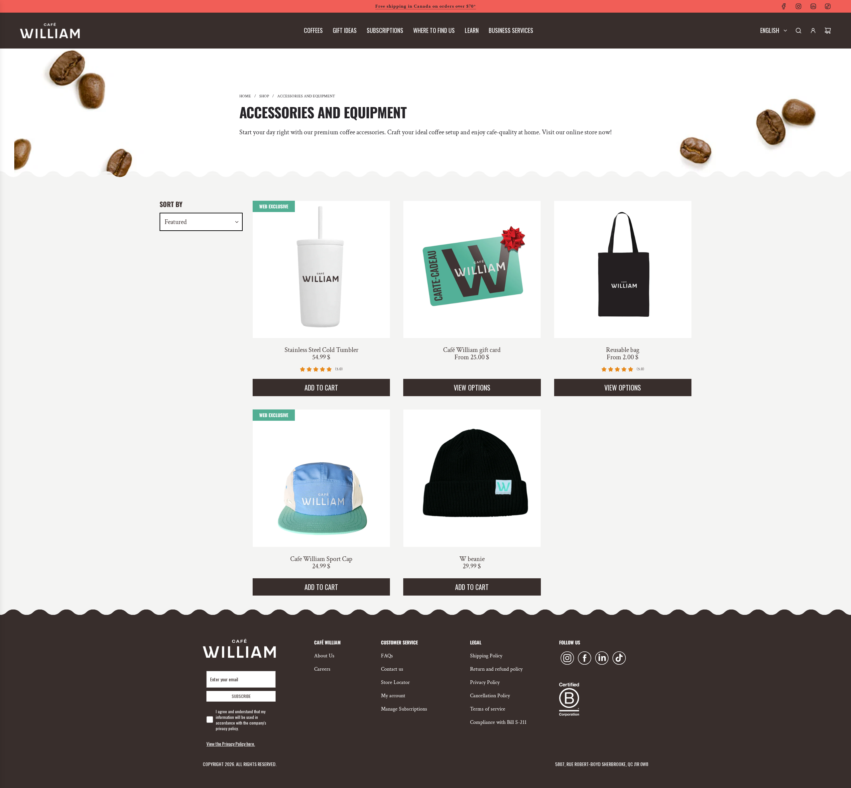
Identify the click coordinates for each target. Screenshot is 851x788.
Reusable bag (622, 350)
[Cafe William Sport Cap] (321, 478)
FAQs (387, 655)
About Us (324, 655)
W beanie (472, 559)
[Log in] (813, 30)
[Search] (798, 30)
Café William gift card (472, 350)
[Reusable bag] (622, 269)
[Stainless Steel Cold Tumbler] (321, 269)
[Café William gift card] (472, 269)
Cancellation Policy (490, 695)
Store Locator (395, 682)
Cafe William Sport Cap (321, 559)
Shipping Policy (486, 655)
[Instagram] (798, 6)
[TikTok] (827, 6)
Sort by (171, 204)
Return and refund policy (496, 669)
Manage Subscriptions (404, 709)
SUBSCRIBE (241, 696)
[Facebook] (784, 6)
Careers (322, 669)
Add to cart (321, 388)
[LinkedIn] (813, 6)
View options (472, 388)
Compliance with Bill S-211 (498, 722)
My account (393, 695)
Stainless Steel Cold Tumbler (321, 350)
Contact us (392, 669)
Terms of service (487, 709)
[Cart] (827, 30)
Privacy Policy (485, 682)
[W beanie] (472, 478)
